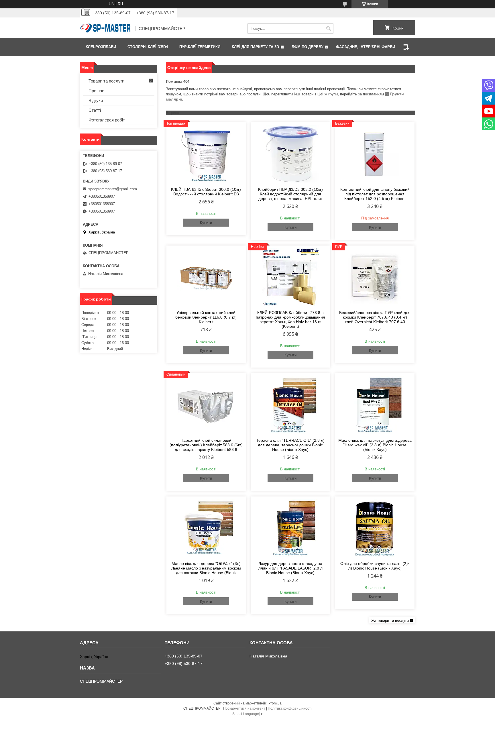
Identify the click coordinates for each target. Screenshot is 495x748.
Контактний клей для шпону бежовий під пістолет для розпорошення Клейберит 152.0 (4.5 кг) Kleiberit (375, 194)
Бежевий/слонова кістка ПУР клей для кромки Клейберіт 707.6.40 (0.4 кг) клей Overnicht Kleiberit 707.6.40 (374, 317)
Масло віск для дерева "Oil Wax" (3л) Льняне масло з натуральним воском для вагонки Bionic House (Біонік (206, 568)
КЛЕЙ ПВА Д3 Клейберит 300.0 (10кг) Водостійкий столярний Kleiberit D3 (206, 191)
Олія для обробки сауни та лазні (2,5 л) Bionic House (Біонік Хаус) (375, 565)
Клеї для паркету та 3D (255, 47)
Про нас (96, 90)
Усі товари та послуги (390, 620)
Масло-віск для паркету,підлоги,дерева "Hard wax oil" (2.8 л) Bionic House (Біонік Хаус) (375, 445)
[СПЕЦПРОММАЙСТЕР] (105, 28)
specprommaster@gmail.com (112, 189)
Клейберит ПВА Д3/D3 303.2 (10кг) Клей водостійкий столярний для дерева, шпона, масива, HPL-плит (290, 194)
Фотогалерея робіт (107, 119)
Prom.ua (275, 703)
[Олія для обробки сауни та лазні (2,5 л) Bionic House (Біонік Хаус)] (375, 528)
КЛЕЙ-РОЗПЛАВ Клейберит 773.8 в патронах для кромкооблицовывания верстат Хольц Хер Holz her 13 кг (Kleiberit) (290, 319)
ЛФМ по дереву (307, 47)
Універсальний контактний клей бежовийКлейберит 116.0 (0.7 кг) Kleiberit (206, 317)
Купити (206, 223)
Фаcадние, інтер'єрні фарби (365, 47)
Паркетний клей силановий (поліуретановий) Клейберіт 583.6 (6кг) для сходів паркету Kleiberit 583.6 (206, 445)
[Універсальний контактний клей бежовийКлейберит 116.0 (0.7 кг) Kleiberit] (206, 277)
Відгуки (96, 100)
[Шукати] (328, 28)
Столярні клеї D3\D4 (147, 47)
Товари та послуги (106, 80)
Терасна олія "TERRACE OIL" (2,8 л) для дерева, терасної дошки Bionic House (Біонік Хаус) (290, 445)
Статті (95, 110)
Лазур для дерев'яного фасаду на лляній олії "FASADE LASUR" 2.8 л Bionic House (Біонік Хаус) (290, 568)
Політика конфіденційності (290, 708)
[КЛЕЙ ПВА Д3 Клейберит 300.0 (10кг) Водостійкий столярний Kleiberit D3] (206, 153)
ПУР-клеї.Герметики (199, 47)
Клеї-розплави (101, 47)
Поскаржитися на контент (244, 708)
